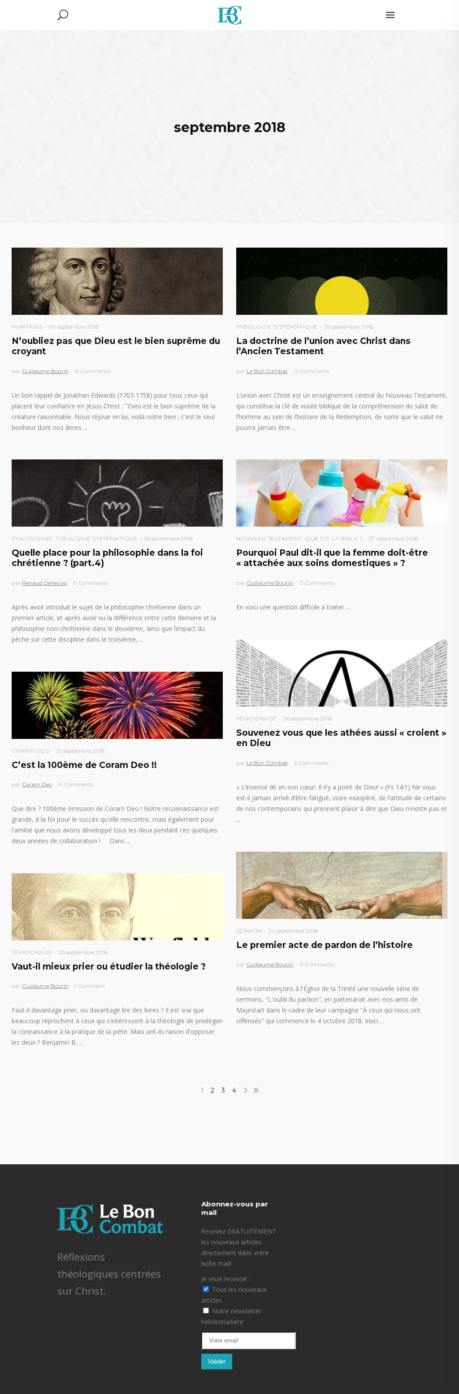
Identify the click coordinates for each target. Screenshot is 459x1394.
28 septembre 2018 (168, 538)
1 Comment (90, 985)
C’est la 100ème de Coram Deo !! (84, 765)
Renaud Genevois (44, 582)
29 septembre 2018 (348, 326)
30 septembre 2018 (74, 326)
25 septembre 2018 (80, 750)
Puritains (27, 326)
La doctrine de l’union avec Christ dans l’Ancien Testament (323, 346)
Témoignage (256, 718)
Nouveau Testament (269, 538)
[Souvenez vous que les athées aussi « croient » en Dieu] (341, 673)
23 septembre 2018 (83, 952)
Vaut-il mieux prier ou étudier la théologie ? (109, 966)
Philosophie (32, 538)
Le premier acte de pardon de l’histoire (324, 945)
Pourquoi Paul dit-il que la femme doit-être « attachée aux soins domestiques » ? (332, 558)
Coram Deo (31, 750)
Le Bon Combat (267, 371)
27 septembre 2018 (393, 538)
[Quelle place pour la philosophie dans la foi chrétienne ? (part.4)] (117, 493)
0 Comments (92, 371)
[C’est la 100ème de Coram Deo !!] (117, 705)
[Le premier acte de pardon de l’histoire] (341, 885)
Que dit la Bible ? (334, 538)
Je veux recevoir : (225, 1278)
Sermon (249, 930)
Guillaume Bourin (45, 371)
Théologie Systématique (277, 326)
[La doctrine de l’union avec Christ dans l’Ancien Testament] (341, 281)
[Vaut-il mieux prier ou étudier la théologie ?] (117, 906)
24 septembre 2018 (293, 930)
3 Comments (311, 762)
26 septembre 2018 (308, 718)
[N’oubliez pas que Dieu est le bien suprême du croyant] (117, 281)
